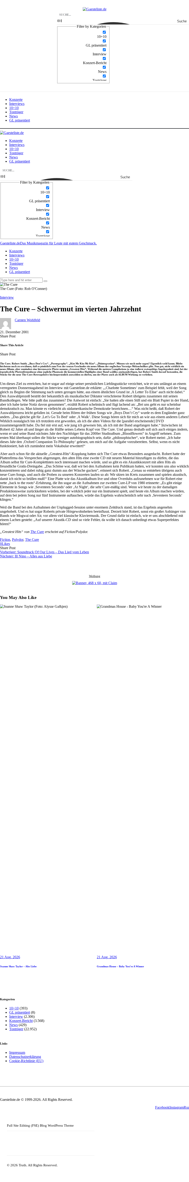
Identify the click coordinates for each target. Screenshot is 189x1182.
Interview (7, 297)
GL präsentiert (19, 1012)
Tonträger (16, 1029)
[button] (5, 544)
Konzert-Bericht (21, 1021)
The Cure (37, 532)
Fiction (5, 540)
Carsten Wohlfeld (27, 320)
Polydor (17, 540)
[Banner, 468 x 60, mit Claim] (94, 583)
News (13, 1025)
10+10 (14, 1008)
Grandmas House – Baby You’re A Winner (120, 966)
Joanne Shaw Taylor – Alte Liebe (18, 966)
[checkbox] (83, 34)
